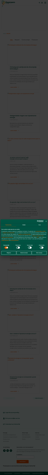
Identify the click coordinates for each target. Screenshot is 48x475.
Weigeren (9, 252)
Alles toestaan (39, 252)
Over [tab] (40, 224)
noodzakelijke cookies (41, 231)
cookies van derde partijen (24, 234)
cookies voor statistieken (8, 232)
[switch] (18, 248)
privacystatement (14, 240)
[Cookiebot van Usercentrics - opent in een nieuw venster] (37, 221)
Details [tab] (24, 224)
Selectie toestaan (24, 252)
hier (38, 237)
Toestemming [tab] (8, 224)
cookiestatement (5, 240)
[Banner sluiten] (46, 221)
